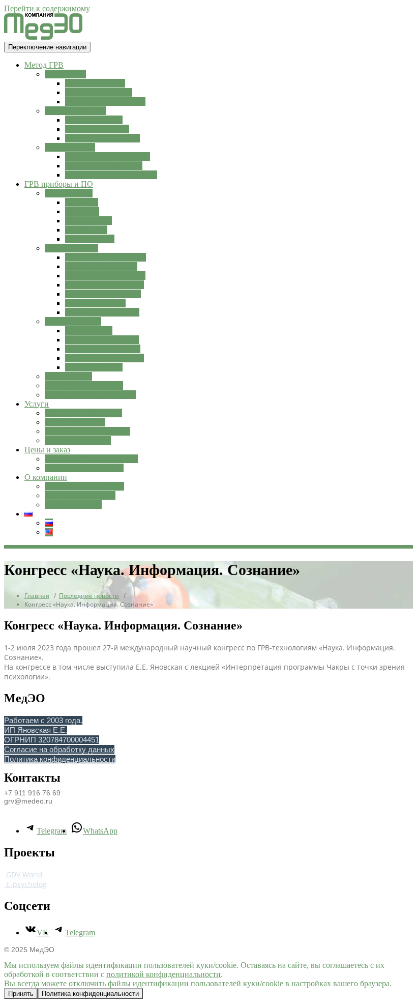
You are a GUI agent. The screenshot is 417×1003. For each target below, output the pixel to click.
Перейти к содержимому (47, 8)
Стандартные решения (84, 385)
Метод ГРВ (44, 65)
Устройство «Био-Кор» (104, 284)
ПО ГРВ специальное (102, 349)
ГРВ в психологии (97, 129)
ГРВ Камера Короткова (105, 101)
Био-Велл (81, 202)
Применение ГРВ (75, 110)
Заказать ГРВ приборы (84, 468)
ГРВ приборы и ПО (58, 184)
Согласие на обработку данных (59, 749)
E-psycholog (25, 884)
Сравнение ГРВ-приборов (90, 394)
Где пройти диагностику (87, 431)
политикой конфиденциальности (163, 974)
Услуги (36, 403)
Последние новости (89, 595)
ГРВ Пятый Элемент (101, 266)
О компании (45, 477)
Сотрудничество (73, 504)
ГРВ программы (73, 321)
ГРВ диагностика (75, 422)
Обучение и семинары (83, 413)
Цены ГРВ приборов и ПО (91, 458)
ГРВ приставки (71, 248)
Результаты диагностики (107, 156)
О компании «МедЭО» (84, 486)
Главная (36, 595)
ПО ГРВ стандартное (102, 339)
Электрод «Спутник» (102, 312)
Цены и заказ (47, 449)
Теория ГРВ (65, 74)
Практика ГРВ (70, 147)
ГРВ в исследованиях (102, 138)
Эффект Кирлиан (95, 83)
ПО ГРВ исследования (104, 358)
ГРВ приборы (69, 193)
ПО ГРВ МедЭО (94, 367)
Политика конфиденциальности (59, 759)
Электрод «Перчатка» (103, 294)
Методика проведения (103, 165)
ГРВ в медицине (94, 120)
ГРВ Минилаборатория (105, 257)
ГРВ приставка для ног (105, 275)
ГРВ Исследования (78, 440)
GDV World (23, 874)
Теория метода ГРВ (98, 92)
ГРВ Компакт (88, 220)
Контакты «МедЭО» (80, 495)
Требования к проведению (111, 174)
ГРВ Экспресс (89, 239)
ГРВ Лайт (82, 211)
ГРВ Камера (86, 229)
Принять (21, 993)
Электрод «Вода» (95, 303)
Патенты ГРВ (68, 376)
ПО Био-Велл (88, 330)
